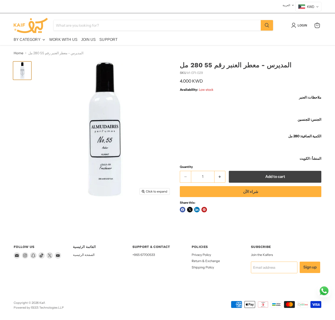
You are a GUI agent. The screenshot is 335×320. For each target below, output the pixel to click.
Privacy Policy (201, 255)
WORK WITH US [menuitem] (63, 40)
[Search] (267, 25)
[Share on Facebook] (182, 209)
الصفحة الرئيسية (84, 255)
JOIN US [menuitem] (88, 40)
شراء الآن (250, 191)
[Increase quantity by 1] (220, 176)
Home (18, 53)
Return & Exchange (206, 261)
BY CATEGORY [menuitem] (27, 40)
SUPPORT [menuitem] (108, 40)
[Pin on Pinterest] (204, 209)
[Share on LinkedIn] (197, 209)
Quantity (186, 167)
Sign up (310, 267)
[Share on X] (190, 209)
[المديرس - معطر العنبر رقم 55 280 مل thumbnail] (22, 71)
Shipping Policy (203, 267)
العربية (286, 5)
